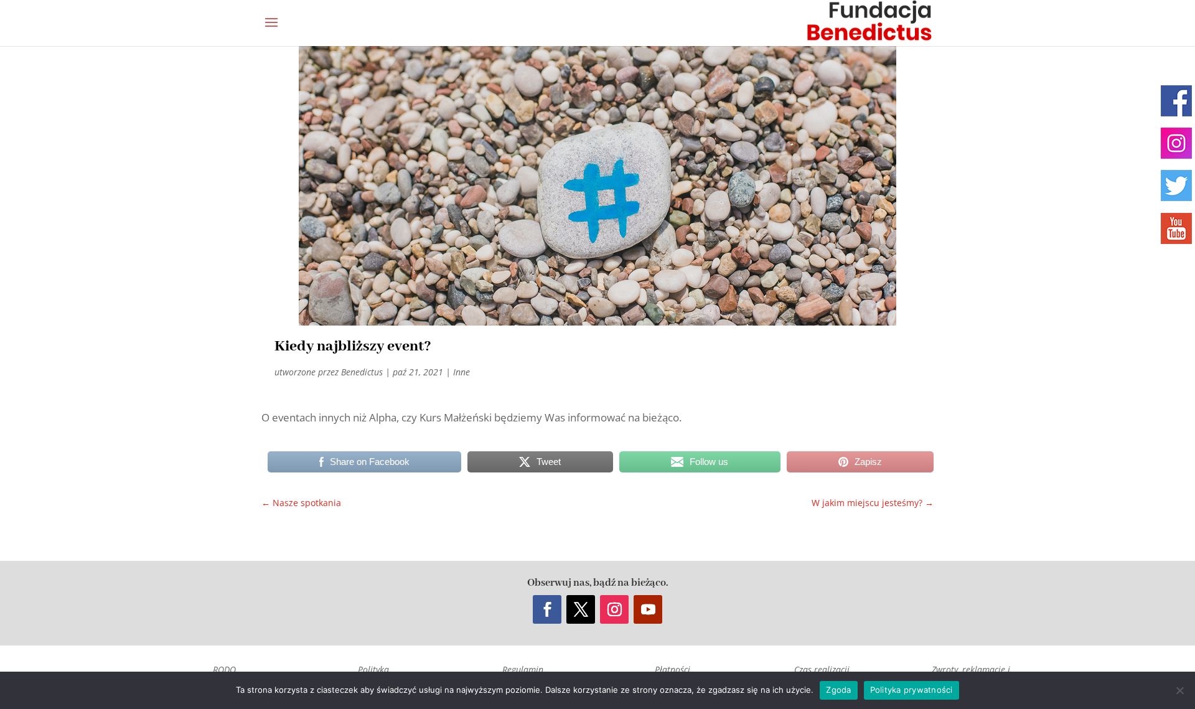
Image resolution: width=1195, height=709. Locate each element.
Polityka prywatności (911, 690)
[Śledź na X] (580, 609)
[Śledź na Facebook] (547, 609)
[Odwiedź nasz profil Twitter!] (1176, 185)
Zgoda (838, 690)
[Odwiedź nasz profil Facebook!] (1176, 100)
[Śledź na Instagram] (614, 609)
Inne (461, 372)
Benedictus (362, 372)
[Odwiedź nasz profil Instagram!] (1176, 143)
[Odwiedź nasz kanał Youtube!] (1176, 228)
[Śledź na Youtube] (648, 609)
